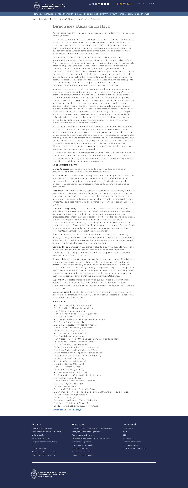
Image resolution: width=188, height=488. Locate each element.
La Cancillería (128, 428)
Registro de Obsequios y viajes (134, 448)
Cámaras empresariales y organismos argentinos (90, 438)
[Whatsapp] (90, 4)
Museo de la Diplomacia (132, 442)
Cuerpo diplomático (39, 448)
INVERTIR (113, 14)
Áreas (125, 432)
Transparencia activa (130, 445)
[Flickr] (108, 4)
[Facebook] (99, 4)
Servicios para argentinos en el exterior (46, 432)
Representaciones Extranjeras (83, 435)
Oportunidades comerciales (82, 452)
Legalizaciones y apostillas (42, 428)
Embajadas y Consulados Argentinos (86, 432)
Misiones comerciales (80, 448)
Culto (34, 445)
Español (150, 4)
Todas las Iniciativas (48, 19)
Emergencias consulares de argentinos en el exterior (92, 428)
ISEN (124, 435)
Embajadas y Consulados (86, 14)
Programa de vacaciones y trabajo (45, 442)
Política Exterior (65, 14)
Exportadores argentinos (81, 442)
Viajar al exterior (38, 435)
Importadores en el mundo (82, 445)
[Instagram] (96, 4)
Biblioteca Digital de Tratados (43, 455)
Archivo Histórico (129, 438)
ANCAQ (63, 19)
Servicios (38, 14)
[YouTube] (102, 4)
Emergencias (124, 4)
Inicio (34, 19)
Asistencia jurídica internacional (44, 452)
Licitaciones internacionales (82, 455)
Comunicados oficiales (138, 14)
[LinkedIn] (105, 4)
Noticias (122, 14)
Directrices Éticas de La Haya (67, 410)
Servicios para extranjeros (41, 438)
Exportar (104, 14)
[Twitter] (93, 4)
